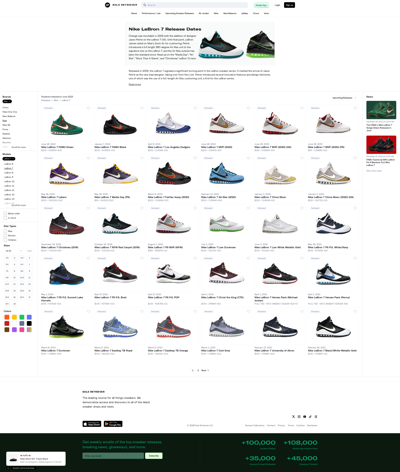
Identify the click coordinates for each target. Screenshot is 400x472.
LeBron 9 (8, 177)
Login (277, 5)
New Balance (229, 13)
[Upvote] (88, 107)
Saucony (6, 142)
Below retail (14, 213)
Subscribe (154, 455)
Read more (135, 84)
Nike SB (6, 125)
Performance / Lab (151, 13)
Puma (5, 129)
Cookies (300, 425)
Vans (266, 13)
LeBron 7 (8, 168)
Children (12, 240)
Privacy (281, 425)
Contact (271, 425)
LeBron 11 (9, 185)
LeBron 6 (8, 163)
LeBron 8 (8, 172)
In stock (12, 217)
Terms (291, 425)
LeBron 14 (9, 199)
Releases (45, 100)
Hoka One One (9, 111)
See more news (374, 170)
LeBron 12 (9, 190)
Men (10, 231)
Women (12, 235)
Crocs (256, 13)
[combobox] (14, 250)
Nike (216, 13)
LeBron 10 (9, 181)
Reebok (6, 133)
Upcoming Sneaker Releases (179, 13)
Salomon (6, 138)
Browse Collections (254, 425)
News (134, 13)
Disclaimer (312, 425)
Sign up (289, 5)
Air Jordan (204, 13)
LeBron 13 (9, 194)
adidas (244, 13)
